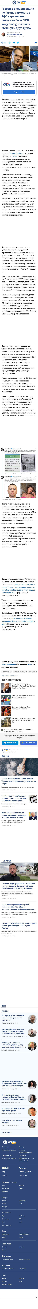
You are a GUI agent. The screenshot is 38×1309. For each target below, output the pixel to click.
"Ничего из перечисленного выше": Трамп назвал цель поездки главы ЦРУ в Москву (18, 925)
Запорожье (5, 1188)
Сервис (21, 1237)
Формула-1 (5, 1206)
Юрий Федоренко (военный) (11, 1036)
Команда (21, 1147)
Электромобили (24, 1234)
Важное (5, 756)
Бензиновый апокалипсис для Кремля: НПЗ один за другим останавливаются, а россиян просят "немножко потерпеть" (13, 1031)
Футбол (4, 1200)
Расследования (25, 1172)
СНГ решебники (6, 1225)
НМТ (20, 1222)
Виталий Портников (8, 1114)
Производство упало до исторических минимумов (17, 787)
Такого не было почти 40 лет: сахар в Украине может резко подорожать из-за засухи (18, 781)
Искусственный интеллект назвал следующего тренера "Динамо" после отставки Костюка (13, 815)
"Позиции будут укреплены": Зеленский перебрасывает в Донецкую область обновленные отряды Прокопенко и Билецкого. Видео (18, 886)
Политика (22, 1168)
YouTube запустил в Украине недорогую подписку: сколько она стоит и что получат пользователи (14, 798)
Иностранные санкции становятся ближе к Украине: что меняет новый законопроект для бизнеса (14, 1097)
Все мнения (5, 1132)
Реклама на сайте (7, 1155)
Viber (30, 664)
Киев (3, 1185)
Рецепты (4, 1247)
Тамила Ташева (6, 1089)
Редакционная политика (8, 676)
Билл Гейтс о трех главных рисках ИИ (11, 1122)
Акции (3, 1237)
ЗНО (3, 1222)
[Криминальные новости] (4, 750)
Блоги (4, 1175)
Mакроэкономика (24, 1259)
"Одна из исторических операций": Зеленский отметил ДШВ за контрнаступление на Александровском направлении (18, 907)
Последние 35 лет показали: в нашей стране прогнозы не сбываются (12, 1018)
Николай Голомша (7, 1050)
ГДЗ (3, 1216)
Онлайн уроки (6, 1219)
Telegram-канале (8, 664)
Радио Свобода (16, 153)
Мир (3, 1172)
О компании (5, 1147)
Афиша (4, 1278)
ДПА (20, 1219)
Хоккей (4, 1203)
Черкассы (5, 1191)
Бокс (20, 1203)
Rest (3, 1006)
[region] (19, 134)
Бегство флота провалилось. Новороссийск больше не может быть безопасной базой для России (14, 1084)
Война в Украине (6, 671)
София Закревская (13, 32)
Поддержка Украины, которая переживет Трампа (13, 1110)
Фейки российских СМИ (20, 671)
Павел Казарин (6, 1023)
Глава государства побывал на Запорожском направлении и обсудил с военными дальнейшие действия (17, 893)
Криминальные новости (14, 34)
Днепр (21, 1188)
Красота (4, 1281)
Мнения (4, 1011)
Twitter (14, 156)
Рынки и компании (7, 1259)
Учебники (22, 1216)
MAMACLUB (22, 1268)
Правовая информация (9, 1150)
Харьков (21, 1185)
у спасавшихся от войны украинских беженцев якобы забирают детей (18, 621)
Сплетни (21, 1278)
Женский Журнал (7, 1284)
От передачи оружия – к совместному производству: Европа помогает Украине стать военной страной (13, 1045)
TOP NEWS (6, 861)
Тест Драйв (5, 1234)
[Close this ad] (36, 1297)
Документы (22, 1155)
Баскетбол (22, 1200)
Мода (20, 1281)
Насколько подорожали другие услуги (13, 804)
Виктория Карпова (7, 1102)
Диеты (4, 1250)
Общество (23, 1175)
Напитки (21, 1247)
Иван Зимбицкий (7, 1126)
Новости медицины (8, 1268)
